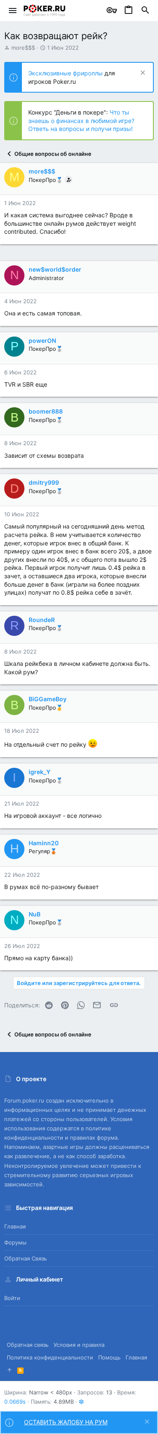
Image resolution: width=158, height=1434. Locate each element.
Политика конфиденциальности (50, 1357)
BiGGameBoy (48, 698)
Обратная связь (25, 1258)
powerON (42, 340)
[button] (12, 10)
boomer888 (46, 411)
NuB (34, 914)
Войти (12, 1298)
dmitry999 (44, 482)
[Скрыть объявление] (142, 73)
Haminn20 (44, 843)
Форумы (15, 1242)
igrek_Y (40, 771)
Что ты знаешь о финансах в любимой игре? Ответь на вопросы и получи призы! (81, 120)
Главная (15, 1226)
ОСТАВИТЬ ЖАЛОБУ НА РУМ (65, 1422)
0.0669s (15, 1401)
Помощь (109, 1357)
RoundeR (42, 619)
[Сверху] (9, 1370)
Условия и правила (79, 1344)
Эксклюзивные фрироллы (66, 73)
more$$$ (23, 47)
